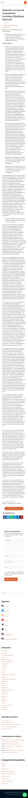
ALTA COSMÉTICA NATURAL (7, 655)
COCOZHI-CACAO (5, 664)
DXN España (6, 23)
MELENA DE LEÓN (5, 687)
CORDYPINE (4, 668)
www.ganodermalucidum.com (9, 501)
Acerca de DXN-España (6, 722)
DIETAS (3, 672)
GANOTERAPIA (4, 681)
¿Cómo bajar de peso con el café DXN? (13, 746)
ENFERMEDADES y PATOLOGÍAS (8, 674)
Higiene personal (5, 776)
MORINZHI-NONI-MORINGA (7, 690)
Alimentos (3, 764)
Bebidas (3, 766)
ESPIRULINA (4, 677)
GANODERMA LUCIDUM (13, 25)
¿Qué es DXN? (8, 748)
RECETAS (3, 703)
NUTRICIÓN (3, 696)
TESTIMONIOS (4, 707)
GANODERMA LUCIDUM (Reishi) (8, 679)
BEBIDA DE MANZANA (6, 659)
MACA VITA (3, 685)
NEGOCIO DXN (4, 694)
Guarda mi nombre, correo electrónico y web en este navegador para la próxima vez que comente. (14, 573)
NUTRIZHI (3, 698)
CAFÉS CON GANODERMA (7, 661)
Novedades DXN (5, 778)
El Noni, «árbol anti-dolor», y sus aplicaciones (11, 724)
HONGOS (3, 683)
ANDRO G (3, 657)
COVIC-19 (3, 670)
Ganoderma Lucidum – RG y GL (12, 744)
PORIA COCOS (4, 700)
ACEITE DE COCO (5, 651)
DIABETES (5, 25)
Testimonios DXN (5, 720)
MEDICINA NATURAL (6, 27)
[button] (4, 517)
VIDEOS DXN (4, 709)
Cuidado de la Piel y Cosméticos (8, 773)
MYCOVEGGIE (4, 692)
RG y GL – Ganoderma (6, 705)
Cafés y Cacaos (5, 768)
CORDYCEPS (4, 666)
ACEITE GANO (4, 653)
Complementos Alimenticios (7, 771)
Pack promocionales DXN (7, 781)
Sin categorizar (4, 783)
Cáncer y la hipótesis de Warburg (9, 726)
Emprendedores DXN (6, 729)
